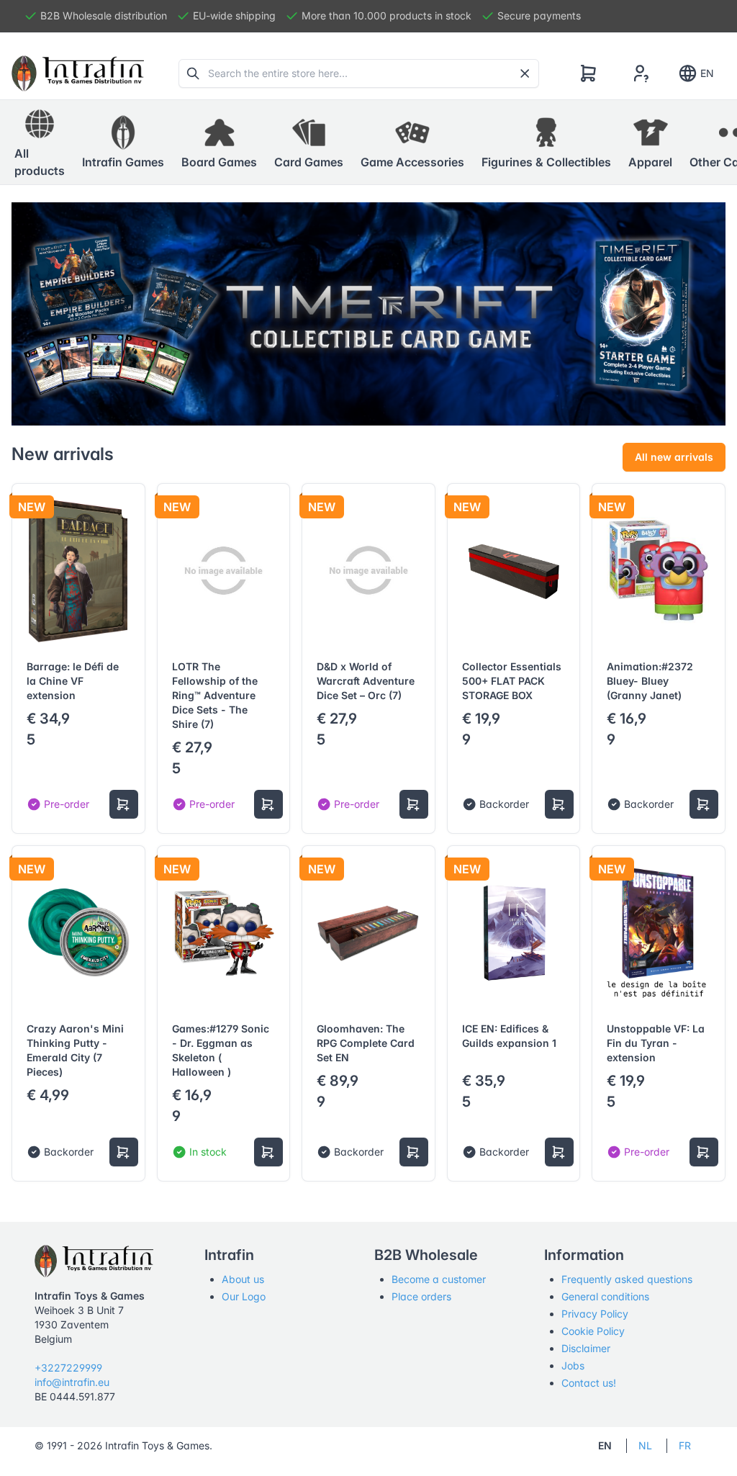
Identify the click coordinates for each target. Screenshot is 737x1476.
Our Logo (244, 1296)
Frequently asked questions (626, 1279)
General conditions (605, 1296)
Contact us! (588, 1383)
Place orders (421, 1296)
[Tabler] (78, 73)
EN (707, 73)
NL (645, 1445)
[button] (123, 142)
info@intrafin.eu (72, 1382)
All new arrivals (674, 457)
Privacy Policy (594, 1314)
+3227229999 (68, 1368)
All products (39, 162)
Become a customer (439, 1279)
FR (685, 1445)
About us (243, 1279)
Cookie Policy (593, 1331)
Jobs (572, 1365)
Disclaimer (585, 1348)
